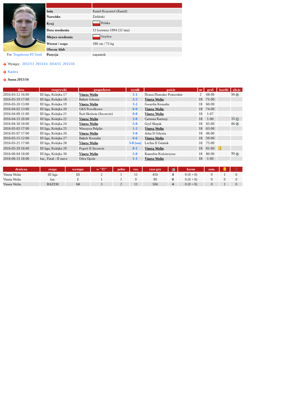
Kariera (13, 71)
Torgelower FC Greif (27, 54)
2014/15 (55, 64)
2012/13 (28, 64)
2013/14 (42, 64)
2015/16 (69, 64)
